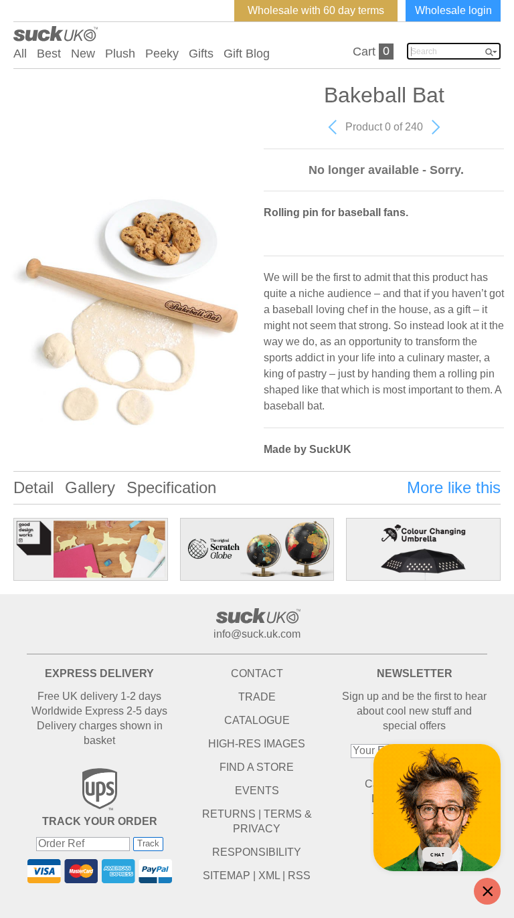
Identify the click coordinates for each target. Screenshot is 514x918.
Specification (171, 487)
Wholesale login (453, 10)
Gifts (201, 53)
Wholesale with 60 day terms (316, 10)
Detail (33, 487)
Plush (120, 53)
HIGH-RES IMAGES (256, 743)
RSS (299, 875)
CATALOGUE (257, 720)
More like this (454, 487)
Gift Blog (247, 53)
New (83, 53)
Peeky (162, 53)
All (20, 53)
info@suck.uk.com (257, 634)
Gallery (90, 487)
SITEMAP (226, 875)
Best (49, 53)
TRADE (257, 697)
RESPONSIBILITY (256, 852)
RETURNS (229, 814)
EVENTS (257, 790)
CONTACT (257, 673)
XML (269, 875)
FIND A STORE (257, 767)
